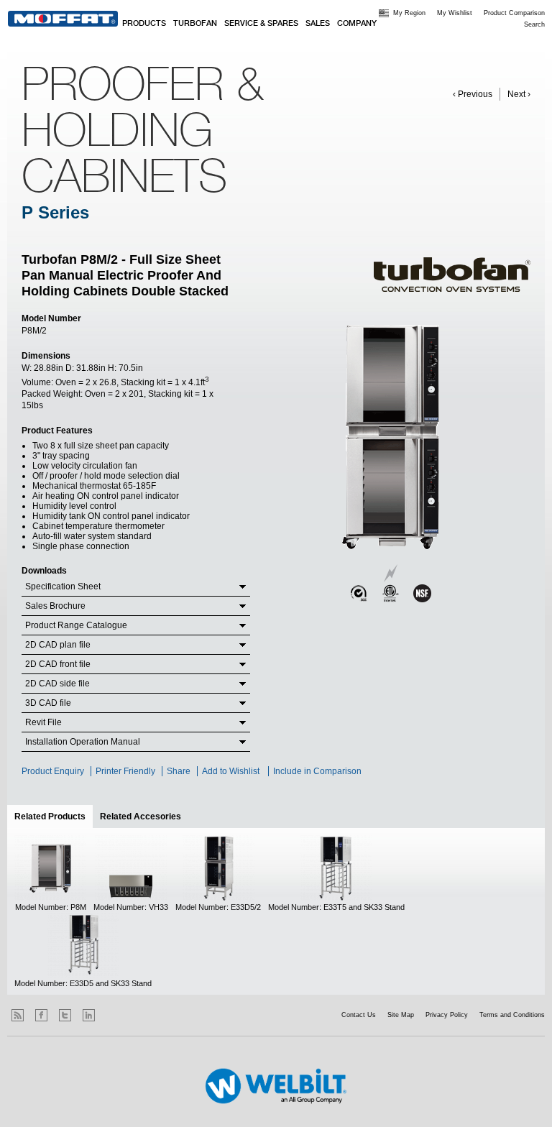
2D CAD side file (57, 683)
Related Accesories (140, 816)
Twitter (65, 1015)
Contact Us (358, 1014)
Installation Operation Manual (82, 742)
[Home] (63, 19)
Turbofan (195, 23)
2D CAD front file (58, 664)
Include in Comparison (318, 771)
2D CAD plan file (58, 645)
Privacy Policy (447, 1014)
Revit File (43, 722)
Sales (317, 23)
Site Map (400, 1014)
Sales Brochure (55, 606)
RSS (18, 1015)
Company (357, 23)
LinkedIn (89, 1015)
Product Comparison (514, 13)
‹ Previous (472, 94)
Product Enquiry (53, 771)
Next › (518, 94)
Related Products (53, 816)
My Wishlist (454, 13)
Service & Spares (261, 23)
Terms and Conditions (512, 1014)
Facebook (41, 1015)
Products (144, 23)
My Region (409, 13)
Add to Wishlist (230, 771)
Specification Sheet (63, 586)
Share (178, 771)
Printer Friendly (125, 771)
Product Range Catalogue (76, 625)
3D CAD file (48, 703)
